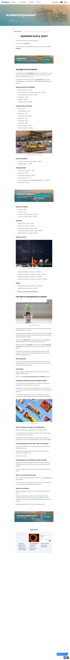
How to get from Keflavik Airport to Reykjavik (34, 376)
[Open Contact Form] (64, 657)
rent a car (47, 477)
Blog (14, 28)
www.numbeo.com (33, 291)
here (50, 439)
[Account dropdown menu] (67, 2)
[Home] (5, 2)
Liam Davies (11, 20)
